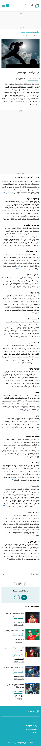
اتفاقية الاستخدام (32, 729)
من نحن (35, 722)
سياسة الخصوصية (32, 725)
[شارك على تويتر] (19, 583)
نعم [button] (24, 597)
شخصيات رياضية (33, 78)
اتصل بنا (35, 732)
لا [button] (16, 597)
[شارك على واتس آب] (24, 583)
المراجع (35, 574)
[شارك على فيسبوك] (15, 583)
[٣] (3, 192)
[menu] (3, 5)
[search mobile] (7, 5)
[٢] (5, 192)
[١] (25, 104)
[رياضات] (31, 6)
